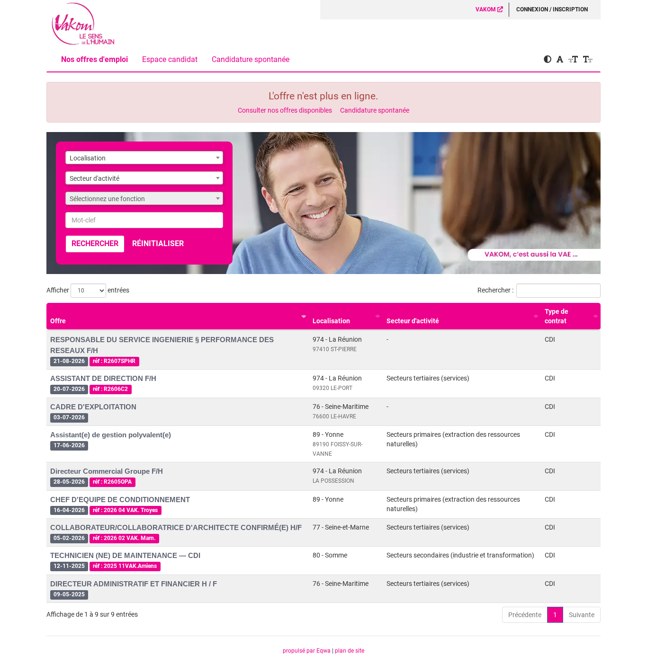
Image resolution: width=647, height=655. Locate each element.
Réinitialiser (158, 243)
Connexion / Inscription (552, 9)
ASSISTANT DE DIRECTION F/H (103, 378)
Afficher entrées (87, 290)
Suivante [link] (581, 615)
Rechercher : (495, 290)
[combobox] (144, 157)
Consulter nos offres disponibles (285, 110)
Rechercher (95, 243)
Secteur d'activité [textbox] (94, 178)
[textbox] (144, 198)
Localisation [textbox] (88, 158)
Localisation (331, 321)
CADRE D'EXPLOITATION (93, 407)
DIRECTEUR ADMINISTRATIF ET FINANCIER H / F (133, 584)
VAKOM (486, 9)
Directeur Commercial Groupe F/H (106, 471)
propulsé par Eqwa (307, 650)
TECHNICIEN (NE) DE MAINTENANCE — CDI (125, 555)
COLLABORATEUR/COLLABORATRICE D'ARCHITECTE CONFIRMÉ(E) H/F (176, 527)
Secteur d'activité (412, 321)
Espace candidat (170, 59)
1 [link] (555, 615)
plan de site (349, 650)
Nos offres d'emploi (94, 59)
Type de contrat (556, 316)
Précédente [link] (524, 615)
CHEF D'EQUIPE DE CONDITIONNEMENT (120, 500)
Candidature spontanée (250, 59)
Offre (58, 321)
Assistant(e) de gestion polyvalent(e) (110, 435)
